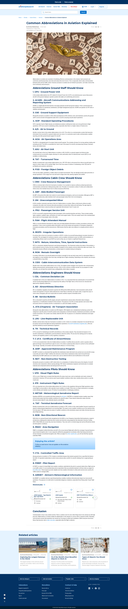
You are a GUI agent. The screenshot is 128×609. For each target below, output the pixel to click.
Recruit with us (45, 588)
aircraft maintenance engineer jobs (78, 323)
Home (20, 17)
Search (83, 12)
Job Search (41, 6)
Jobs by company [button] (94, 579)
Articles (25, 17)
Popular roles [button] (70, 579)
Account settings (69, 598)
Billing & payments (69, 595)
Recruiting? (74, 6)
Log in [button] (92, 6)
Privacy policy (68, 593)
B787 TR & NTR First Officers (64, 495)
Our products (45, 598)
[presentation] (32, 497)
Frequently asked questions (25, 590)
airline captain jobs (72, 433)
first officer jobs (37, 470)
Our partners (22, 593)
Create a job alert (23, 598)
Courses (49, 6)
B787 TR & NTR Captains (84, 495)
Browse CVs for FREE (47, 593)
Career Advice (33, 17)
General (40, 17)
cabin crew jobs (51, 520)
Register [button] (101, 6)
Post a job (58, 2)
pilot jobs (63, 396)
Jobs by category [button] (24, 579)
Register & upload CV (23, 588)
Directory (64, 6)
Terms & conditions (69, 590)
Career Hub (56, 6)
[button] (86, 6)
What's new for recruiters (48, 595)
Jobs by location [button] (47, 579)
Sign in (20, 595)
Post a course (69, 2)
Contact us (67, 588)
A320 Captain (38, 495)
